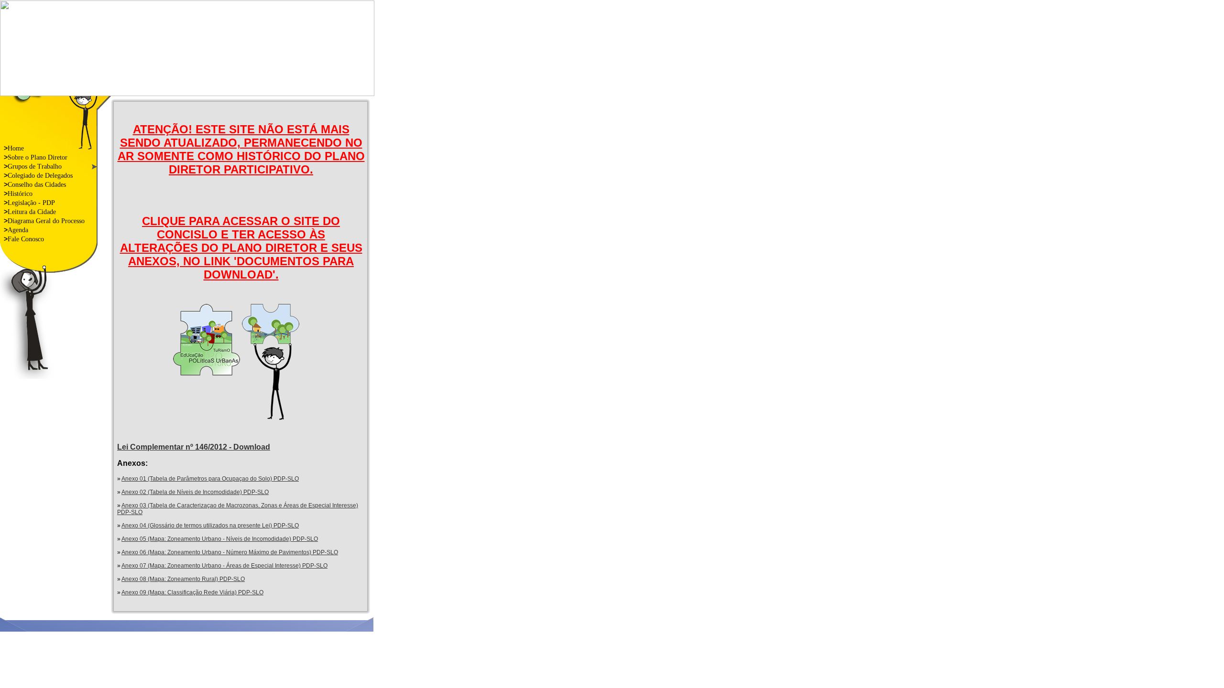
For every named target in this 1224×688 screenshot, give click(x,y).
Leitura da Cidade (30, 211)
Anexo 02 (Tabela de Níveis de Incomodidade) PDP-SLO (195, 492)
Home (14, 148)
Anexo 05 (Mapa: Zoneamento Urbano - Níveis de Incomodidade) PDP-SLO (219, 539)
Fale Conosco (24, 239)
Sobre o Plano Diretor (35, 157)
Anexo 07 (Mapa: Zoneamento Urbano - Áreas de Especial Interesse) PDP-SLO (224, 565)
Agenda (16, 230)
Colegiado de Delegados (38, 175)
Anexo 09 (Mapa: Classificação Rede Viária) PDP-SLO (192, 592)
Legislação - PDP (29, 202)
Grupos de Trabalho (33, 166)
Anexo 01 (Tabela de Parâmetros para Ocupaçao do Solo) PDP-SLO (210, 478)
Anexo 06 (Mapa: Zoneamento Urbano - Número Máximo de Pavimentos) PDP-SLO (229, 552)
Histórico (18, 193)
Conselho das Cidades (35, 184)
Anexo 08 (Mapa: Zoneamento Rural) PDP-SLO (183, 579)
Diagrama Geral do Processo (44, 221)
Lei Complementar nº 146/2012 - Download (193, 447)
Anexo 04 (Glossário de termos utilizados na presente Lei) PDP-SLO (210, 525)
